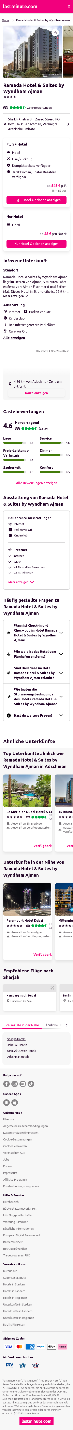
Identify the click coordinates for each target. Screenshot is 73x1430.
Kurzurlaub (10, 1271)
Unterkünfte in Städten (17, 1304)
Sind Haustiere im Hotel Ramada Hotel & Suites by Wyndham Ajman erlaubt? (34, 673)
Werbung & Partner (15, 1222)
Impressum (10, 1173)
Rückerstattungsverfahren (19, 1208)
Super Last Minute (14, 1277)
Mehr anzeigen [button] (18, 582)
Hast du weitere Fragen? (33, 715)
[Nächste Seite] (66, 1025)
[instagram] (14, 1084)
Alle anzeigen (14, 338)
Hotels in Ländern (14, 1291)
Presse (7, 1166)
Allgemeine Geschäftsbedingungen (25, 1126)
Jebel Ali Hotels (17, 1045)
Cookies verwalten (15, 1146)
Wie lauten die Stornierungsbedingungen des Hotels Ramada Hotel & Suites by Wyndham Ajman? (35, 697)
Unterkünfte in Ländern (17, 1311)
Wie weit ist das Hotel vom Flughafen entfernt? (35, 654)
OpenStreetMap (60, 351)
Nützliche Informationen (18, 1228)
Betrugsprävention (15, 1248)
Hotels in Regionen (15, 1297)
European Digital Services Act (21, 1235)
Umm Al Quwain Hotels (21, 1050)
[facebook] (6, 1084)
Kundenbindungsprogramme (21, 1186)
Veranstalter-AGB (14, 1152)
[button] (32, 52)
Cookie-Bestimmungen (17, 1139)
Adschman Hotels (18, 1056)
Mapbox (43, 351)
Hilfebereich (11, 1202)
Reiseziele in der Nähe (22, 1025)
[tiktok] (31, 1084)
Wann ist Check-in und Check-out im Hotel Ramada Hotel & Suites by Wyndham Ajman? (36, 633)
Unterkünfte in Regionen (18, 1318)
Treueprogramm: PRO (16, 1255)
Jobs (6, 1159)
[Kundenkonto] (69, 6)
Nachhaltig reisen (14, 1324)
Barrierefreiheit (13, 1242)
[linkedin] (22, 1084)
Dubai (5, 20)
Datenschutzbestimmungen (21, 1132)
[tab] (22, 1025)
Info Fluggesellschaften (18, 1215)
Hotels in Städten (14, 1284)
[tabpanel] (36, 1048)
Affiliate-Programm (15, 1179)
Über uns (9, 1119)
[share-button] (55, 32)
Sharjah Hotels (16, 1039)
